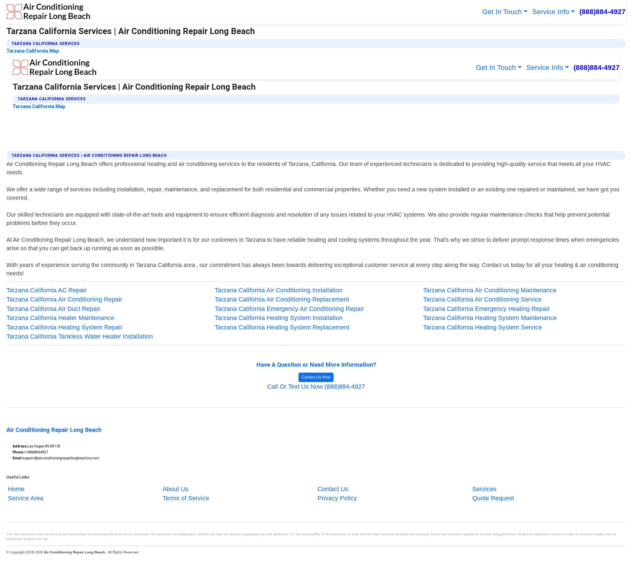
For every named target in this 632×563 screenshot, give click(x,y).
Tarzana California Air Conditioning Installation (278, 290)
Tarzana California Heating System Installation (279, 317)
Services (484, 488)
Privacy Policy (337, 498)
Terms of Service (186, 498)
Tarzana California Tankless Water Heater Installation (79, 336)
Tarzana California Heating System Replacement (282, 327)
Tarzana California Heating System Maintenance (490, 317)
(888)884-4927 (602, 12)
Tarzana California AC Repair (46, 290)
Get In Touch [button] (502, 12)
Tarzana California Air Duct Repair (53, 308)
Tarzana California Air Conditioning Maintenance (489, 290)
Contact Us (332, 488)
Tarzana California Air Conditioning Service (482, 299)
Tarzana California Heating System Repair (64, 327)
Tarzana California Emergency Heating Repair (486, 308)
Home (16, 488)
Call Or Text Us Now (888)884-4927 (316, 386)
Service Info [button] (550, 12)
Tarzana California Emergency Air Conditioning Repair (289, 308)
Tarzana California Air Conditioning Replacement (282, 299)
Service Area (25, 498)
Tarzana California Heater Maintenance (60, 317)
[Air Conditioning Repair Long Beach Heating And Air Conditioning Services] (48, 12)
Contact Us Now (316, 377)
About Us (175, 488)
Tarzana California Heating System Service (482, 327)
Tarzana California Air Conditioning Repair (64, 299)
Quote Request (493, 498)
